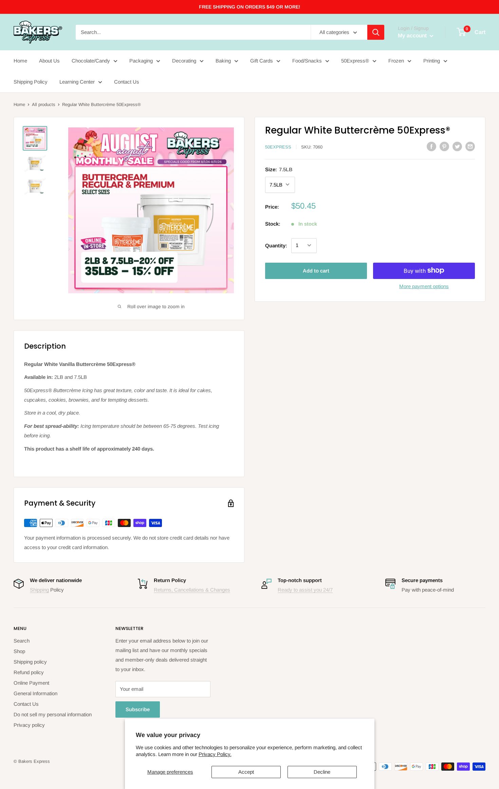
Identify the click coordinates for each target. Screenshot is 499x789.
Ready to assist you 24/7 (305, 590)
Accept (246, 772)
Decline (322, 772)
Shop (19, 651)
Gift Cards (261, 61)
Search (22, 641)
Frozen (396, 61)
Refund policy (29, 672)
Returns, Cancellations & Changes (192, 590)
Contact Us (126, 82)
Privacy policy (29, 725)
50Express (278, 147)
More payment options (424, 286)
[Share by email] (470, 146)
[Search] (375, 32)
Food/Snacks (307, 61)
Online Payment (31, 683)
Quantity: (276, 245)
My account (413, 35)
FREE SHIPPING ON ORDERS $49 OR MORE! (249, 7)
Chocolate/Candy (91, 61)
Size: (279, 169)
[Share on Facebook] (431, 146)
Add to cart (316, 270)
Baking (223, 61)
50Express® (355, 61)
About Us (49, 61)
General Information (35, 693)
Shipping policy (30, 662)
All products (43, 104)
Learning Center (77, 82)
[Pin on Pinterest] (444, 146)
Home (20, 61)
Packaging (141, 61)
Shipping (39, 590)
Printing (431, 61)
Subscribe (138, 709)
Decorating (184, 61)
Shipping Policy (31, 82)
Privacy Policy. (215, 754)
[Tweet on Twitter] (457, 146)
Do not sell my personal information (53, 714)
